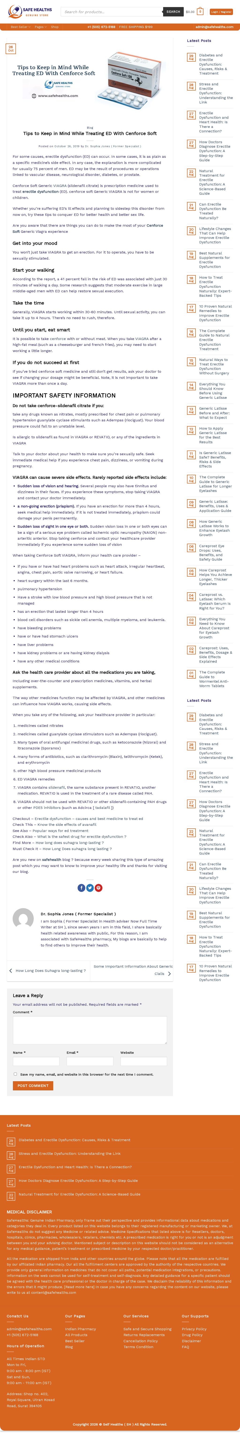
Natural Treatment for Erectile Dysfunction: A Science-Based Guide (212, 182)
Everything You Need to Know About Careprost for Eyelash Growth (214, 628)
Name (19, 1052)
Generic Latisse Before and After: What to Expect (214, 413)
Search (173, 11)
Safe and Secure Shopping (148, 1329)
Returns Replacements (144, 1335)
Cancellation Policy (141, 1341)
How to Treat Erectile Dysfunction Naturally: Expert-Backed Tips (215, 286)
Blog (90, 127)
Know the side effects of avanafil (67, 824)
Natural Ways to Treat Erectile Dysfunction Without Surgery (214, 366)
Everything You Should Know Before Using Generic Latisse (213, 391)
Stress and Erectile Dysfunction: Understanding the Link (216, 93)
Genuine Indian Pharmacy (52, 1220)
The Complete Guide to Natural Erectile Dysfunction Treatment (214, 340)
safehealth (51, 859)
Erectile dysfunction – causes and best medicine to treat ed (89, 818)
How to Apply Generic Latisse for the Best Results (213, 435)
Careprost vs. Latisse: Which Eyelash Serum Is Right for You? (215, 601)
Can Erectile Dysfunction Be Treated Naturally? (212, 211)
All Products (76, 1335)
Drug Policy (192, 1335)
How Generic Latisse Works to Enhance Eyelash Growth (214, 528)
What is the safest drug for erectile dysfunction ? (81, 836)
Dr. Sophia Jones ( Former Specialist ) (113, 146)
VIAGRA (60, 185)
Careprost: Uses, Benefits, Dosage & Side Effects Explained (215, 655)
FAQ (185, 1347)
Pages (39, 27)
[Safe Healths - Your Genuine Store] (30, 11)
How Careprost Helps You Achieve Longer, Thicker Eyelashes (215, 577)
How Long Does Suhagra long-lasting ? (50, 970)
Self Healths (113, 1424)
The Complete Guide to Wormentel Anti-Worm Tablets (214, 679)
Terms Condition (138, 1347)
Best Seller (19, 27)
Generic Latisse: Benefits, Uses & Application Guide (215, 506)
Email (73, 1052)
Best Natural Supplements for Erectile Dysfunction (214, 260)
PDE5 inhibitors (47, 807)
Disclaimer (191, 1341)
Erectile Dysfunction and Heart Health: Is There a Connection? (214, 122)
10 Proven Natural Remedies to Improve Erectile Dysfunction (215, 313)
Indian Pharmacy (80, 1329)
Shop (55, 27)
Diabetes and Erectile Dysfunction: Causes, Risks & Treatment (213, 64)
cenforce (58, 338)
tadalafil (102, 807)
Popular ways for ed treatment (60, 830)
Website (127, 1052)
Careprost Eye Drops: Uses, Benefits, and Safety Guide (211, 553)
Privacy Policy (194, 1329)
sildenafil (57, 787)
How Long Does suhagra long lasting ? (77, 849)
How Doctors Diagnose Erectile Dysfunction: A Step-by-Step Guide (214, 151)
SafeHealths (17, 1232)
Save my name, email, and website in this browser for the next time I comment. (87, 1074)
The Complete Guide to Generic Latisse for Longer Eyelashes (215, 484)
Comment (23, 1012)
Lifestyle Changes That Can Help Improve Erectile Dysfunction (215, 235)
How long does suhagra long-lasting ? (70, 842)
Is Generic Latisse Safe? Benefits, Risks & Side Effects (215, 460)
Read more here (79, 1287)
